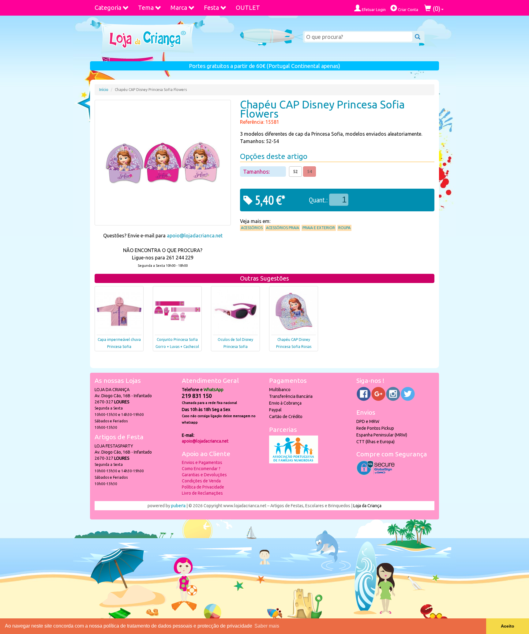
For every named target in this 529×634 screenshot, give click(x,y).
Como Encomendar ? (201, 468)
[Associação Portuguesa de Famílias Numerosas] (293, 461)
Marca (179, 7)
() (436, 8)
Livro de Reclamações (202, 493)
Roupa (344, 228)
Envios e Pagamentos (202, 462)
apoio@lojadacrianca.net (195, 235)
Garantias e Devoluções (204, 474)
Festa (211, 7)
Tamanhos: (257, 171)
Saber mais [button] (266, 625)
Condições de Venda (201, 480)
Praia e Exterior (318, 228)
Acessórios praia (282, 228)
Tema (146, 7)
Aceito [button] (507, 626)
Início (103, 90)
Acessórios (252, 228)
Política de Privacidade (203, 487)
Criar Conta (407, 9)
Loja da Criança (367, 505)
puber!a (178, 505)
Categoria (108, 7)
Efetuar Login (373, 9)
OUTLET (248, 7)
